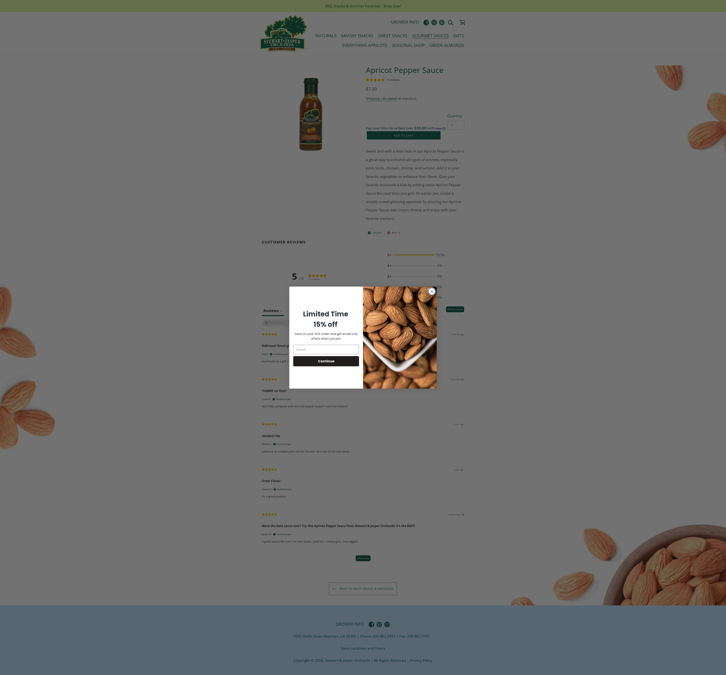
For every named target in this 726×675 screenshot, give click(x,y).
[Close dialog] (432, 291)
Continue (326, 361)
